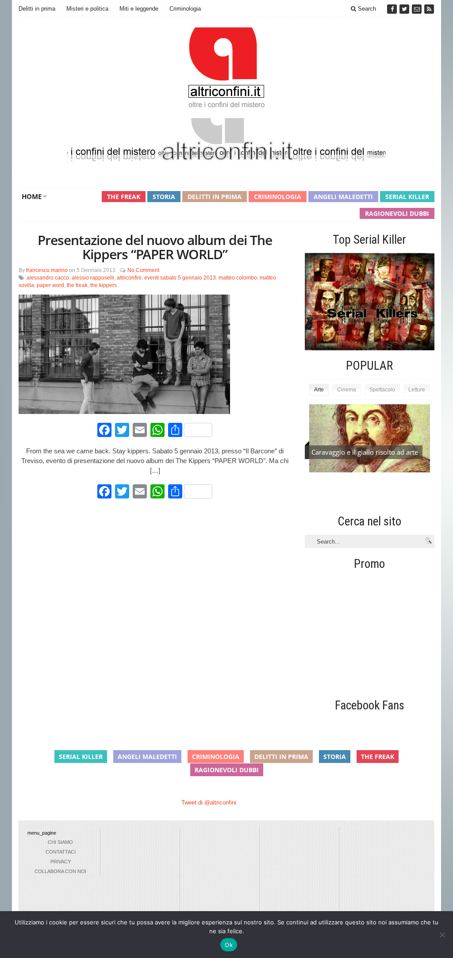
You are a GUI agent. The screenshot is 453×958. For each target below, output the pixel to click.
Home (32, 196)
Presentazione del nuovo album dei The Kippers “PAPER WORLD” (155, 247)
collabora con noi (60, 871)
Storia (164, 196)
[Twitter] (405, 9)
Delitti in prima (37, 8)
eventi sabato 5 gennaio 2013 (180, 278)
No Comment (143, 270)
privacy (60, 861)
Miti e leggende (138, 8)
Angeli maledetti (343, 196)
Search (366, 8)
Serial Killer (407, 196)
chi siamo (60, 842)
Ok (229, 944)
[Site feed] (429, 9)
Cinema (346, 390)
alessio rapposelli (93, 278)
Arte (319, 390)
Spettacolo (382, 390)
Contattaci (61, 852)
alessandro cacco (48, 278)
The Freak (123, 196)
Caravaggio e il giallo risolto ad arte (364, 452)
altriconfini (129, 278)
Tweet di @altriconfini (208, 802)
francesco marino (47, 270)
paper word (50, 285)
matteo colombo (238, 278)
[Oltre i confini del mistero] (226, 71)
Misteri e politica (87, 8)
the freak (77, 285)
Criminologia (185, 8)
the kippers (103, 285)
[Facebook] (393, 9)
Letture (416, 390)
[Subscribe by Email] (417, 9)
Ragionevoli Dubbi (397, 213)
